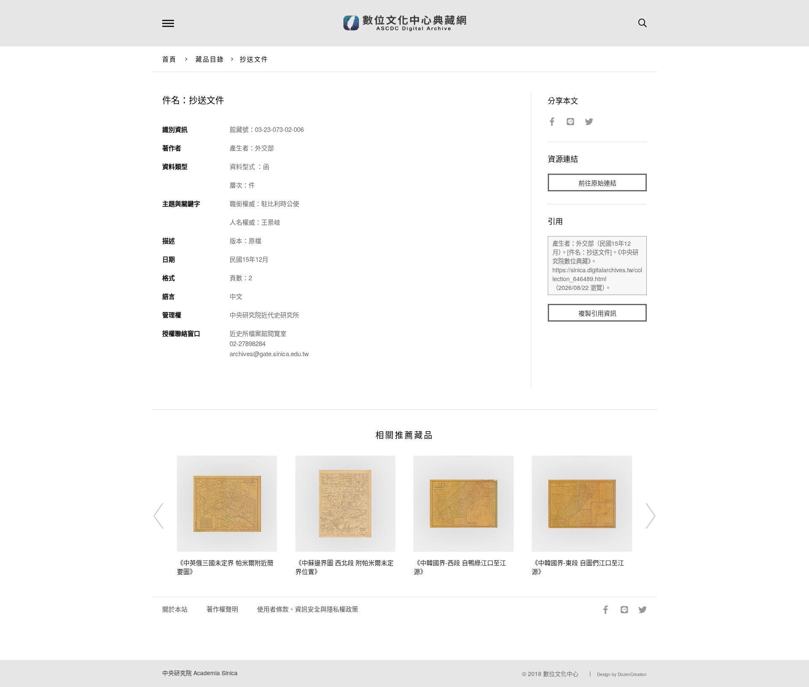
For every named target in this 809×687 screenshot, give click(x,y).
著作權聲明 (222, 608)
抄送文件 (254, 58)
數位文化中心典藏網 (404, 23)
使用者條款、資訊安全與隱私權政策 (307, 608)
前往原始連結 (597, 182)
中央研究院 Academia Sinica (200, 672)
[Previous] (166, 516)
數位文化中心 (561, 673)
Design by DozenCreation (622, 674)
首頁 (169, 58)
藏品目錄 (210, 58)
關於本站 (175, 608)
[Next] (643, 516)
